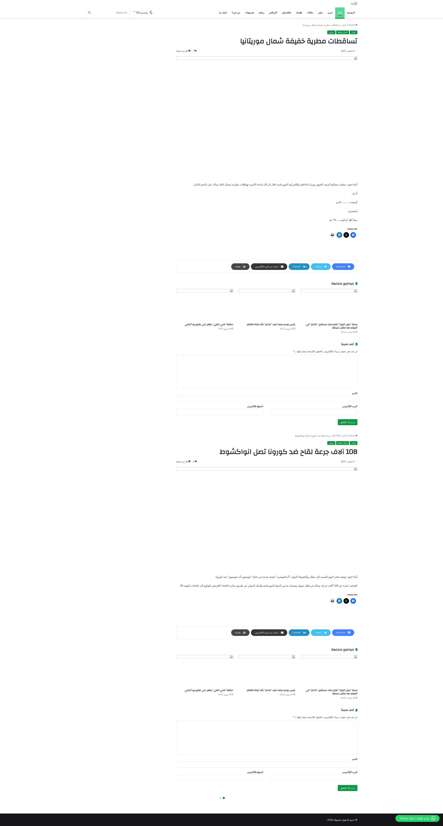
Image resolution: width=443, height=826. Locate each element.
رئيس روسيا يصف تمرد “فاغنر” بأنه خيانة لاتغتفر (271, 324)
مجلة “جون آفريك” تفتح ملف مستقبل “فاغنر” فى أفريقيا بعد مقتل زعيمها (331, 326)
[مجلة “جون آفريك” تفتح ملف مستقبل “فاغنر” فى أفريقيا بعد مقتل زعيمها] (328, 305)
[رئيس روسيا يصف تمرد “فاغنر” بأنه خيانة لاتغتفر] (266, 305)
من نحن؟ (236, 12)
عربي (330, 12)
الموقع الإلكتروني (255, 406)
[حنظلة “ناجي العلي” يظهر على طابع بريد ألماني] (204, 305)
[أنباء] (354, 4)
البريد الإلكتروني (349, 406)
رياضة (261, 12)
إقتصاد (299, 12)
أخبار (340, 12)
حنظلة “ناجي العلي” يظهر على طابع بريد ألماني (209, 324)
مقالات (310, 12)
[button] (417, 818)
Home (351, 25)
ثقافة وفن (286, 12)
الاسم (354, 393)
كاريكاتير (273, 12)
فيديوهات (249, 12)
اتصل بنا (223, 12)
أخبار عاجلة (342, 32)
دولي (320, 12)
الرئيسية (351, 12)
